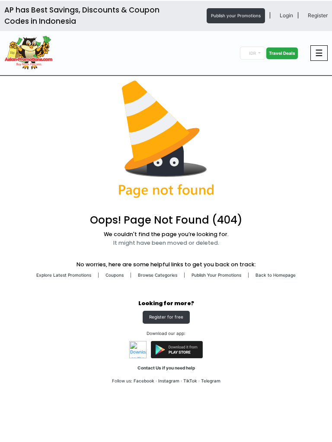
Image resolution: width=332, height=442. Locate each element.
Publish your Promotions (236, 15)
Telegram (210, 380)
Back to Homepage (275, 275)
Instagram (168, 380)
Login (285, 15)
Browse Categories (157, 275)
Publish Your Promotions (216, 275)
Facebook (144, 380)
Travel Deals (282, 53)
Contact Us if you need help (166, 367)
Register (317, 15)
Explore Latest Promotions (63, 275)
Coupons (114, 275)
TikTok (190, 380)
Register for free (166, 316)
